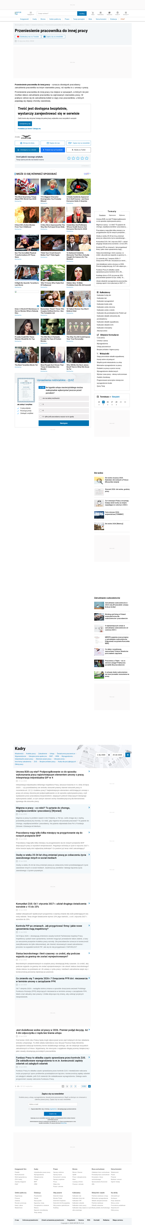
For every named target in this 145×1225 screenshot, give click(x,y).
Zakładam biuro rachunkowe (100, 1172)
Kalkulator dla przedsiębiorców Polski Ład (111, 313)
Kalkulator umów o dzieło (106, 310)
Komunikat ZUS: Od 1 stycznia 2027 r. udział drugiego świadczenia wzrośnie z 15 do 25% (111, 243)
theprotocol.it (115, 1207)
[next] (89, 1086)
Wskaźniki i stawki (98, 1193)
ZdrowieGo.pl (115, 1196)
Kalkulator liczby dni (104, 295)
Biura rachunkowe (98, 1169)
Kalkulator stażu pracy (79, 1205)
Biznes (43, 19)
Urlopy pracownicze (104, 346)
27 (112, 402)
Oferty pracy (19, 764)
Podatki (17, 1172)
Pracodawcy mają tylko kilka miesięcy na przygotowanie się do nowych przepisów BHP (110, 231)
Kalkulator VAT (77, 1200)
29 (121, 402)
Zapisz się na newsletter (81, 143)
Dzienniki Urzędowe (59, 1200)
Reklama (106, 1220)
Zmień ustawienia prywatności (53, 1220)
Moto (90, 19)
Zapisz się (52, 1114)
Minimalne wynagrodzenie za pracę (109, 365)
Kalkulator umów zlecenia (106, 307)
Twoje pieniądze (79, 19)
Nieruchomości (101, 19)
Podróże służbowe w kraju (100, 1196)
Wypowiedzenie (20, 756)
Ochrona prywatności (30, 1220)
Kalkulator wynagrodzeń (105, 301)
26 (108, 402)
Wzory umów (115, 1203)
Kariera (81, 1220)
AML (93, 1184)
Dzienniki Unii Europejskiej (61, 1203)
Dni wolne (98, 472)
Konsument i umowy (59, 1177)
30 (125, 402)
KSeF (123, 19)
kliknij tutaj (63, 1123)
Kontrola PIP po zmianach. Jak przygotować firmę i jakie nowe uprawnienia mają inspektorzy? (111, 248)
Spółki (74, 1174)
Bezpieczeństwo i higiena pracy (108, 349)
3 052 (84, 1086)
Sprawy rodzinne (58, 1172)
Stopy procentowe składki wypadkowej (110, 356)
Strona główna (19, 25)
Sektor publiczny (55, 19)
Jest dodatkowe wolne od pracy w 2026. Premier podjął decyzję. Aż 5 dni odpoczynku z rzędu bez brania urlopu (112, 265)
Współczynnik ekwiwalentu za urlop (109, 362)
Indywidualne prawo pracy (24, 759)
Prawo (67, 19)
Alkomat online (102, 331)
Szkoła (36, 1198)
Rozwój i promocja (20, 1203)
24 (99, 402)
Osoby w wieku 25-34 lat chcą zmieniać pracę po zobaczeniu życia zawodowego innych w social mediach (110, 237)
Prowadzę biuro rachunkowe (100, 1174)
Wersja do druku (28, 143)
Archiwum (114, 1198)
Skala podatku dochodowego (101, 1207)
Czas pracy (101, 338)
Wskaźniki (104, 353)
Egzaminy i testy (39, 1203)
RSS (88, 1220)
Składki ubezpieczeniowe (99, 1200)
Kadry (35, 19)
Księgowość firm (20, 1169)
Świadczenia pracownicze (66, 753)
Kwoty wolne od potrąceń (106, 359)
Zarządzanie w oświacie (41, 1205)
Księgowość (24, 19)
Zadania (17, 1200)
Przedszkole (38, 1196)
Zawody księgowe (20, 1182)
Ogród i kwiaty (115, 1182)
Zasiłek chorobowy (103, 377)
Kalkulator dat (102, 298)
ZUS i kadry (18, 1179)
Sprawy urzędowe (58, 1179)
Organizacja (18, 1196)
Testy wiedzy (38, 1212)
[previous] (63, 1086)
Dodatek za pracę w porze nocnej (108, 368)
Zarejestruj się (24, 124)
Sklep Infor (56, 1184)
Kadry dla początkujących (67, 761)
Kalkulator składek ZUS (105, 325)
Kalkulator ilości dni (78, 1198)
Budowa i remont (116, 1179)
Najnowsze (112, 215)
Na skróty (114, 1193)
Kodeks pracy (31, 753)
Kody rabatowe (115, 1200)
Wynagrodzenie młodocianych (107, 371)
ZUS (35, 761)
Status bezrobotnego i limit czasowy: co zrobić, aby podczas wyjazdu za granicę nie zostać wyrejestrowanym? (111, 254)
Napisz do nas (55, 143)
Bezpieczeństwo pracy (47, 761)
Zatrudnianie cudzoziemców (107, 597)
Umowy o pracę (102, 341)
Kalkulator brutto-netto (104, 304)
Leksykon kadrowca (37, 25)
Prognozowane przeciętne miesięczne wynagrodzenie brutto (110, 381)
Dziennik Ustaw (58, 1196)
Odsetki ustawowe (97, 1205)
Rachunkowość (19, 1174)
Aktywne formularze (109, 334)
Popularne (102, 215)
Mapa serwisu (118, 1220)
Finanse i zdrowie (77, 1184)
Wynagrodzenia (102, 343)
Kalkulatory (105, 292)
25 (103, 402)
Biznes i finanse (77, 1172)
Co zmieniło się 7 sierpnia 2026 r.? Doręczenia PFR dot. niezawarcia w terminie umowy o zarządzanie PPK (111, 260)
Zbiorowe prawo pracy (43, 759)
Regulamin (71, 1220)
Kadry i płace (19, 1205)
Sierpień (116, 396)
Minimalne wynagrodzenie (100, 1198)
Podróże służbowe (97, 1203)
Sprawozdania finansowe (99, 1182)
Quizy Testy (101, 386)
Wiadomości (19, 753)
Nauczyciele (38, 1200)
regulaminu (53, 1109)
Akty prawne (57, 1193)
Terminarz (104, 396)
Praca (55, 1182)
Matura (36, 1207)
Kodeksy (56, 1207)
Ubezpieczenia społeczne (38, 756)
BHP (51, 756)
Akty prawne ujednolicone (61, 1205)
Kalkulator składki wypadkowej (107, 322)
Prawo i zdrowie (58, 1186)
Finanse (113, 1177)
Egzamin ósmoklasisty (41, 1210)
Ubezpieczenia (59, 759)
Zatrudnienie (42, 753)
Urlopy (52, 753)
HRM (57, 756)
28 (116, 402)
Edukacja (113, 19)
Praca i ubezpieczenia (79, 1177)
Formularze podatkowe (118, 1205)
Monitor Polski (57, 1198)
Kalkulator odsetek (78, 1203)
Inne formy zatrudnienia (23, 761)
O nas (17, 1220)
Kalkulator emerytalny (104, 328)
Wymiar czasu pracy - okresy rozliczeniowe (112, 374)
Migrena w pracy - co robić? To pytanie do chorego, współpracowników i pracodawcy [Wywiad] (111, 226)
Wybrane (122, 215)
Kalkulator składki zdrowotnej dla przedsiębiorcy (108, 317)
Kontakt (97, 1220)
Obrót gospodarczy (21, 1177)
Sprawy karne (57, 1174)
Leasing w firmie (77, 1182)
